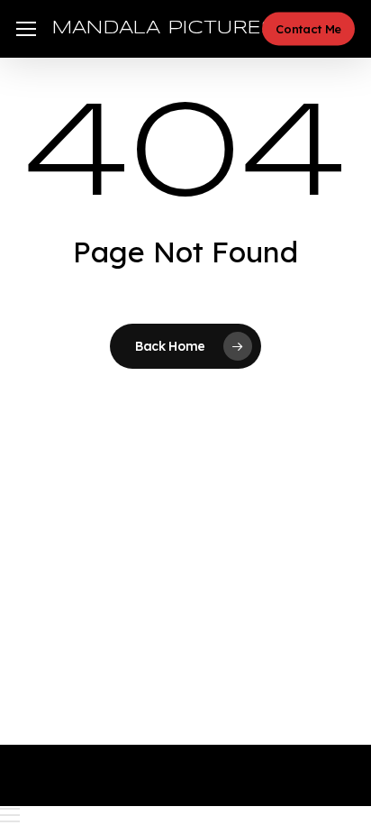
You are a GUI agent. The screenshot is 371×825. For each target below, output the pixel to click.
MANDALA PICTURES (164, 28)
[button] (26, 29)
